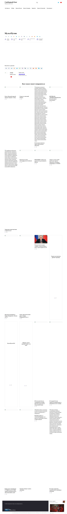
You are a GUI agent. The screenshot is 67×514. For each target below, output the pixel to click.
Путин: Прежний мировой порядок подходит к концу (10, 97)
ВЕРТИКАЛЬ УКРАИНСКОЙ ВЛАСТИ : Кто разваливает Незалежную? (55, 98)
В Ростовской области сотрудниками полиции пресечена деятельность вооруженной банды (40, 403)
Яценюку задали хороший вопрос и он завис (26, 344)
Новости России (19, 8)
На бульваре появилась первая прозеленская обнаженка (40, 144)
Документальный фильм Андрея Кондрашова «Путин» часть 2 (11, 316)
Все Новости (7, 8)
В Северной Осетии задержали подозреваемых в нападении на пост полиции (55, 402)
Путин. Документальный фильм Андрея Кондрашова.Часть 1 (25, 316)
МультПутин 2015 (11, 343)
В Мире (12, 8)
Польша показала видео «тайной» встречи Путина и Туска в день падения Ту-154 (41, 246)
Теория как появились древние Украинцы (56, 257)
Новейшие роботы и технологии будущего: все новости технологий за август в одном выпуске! (41, 417)
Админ (11, 72)
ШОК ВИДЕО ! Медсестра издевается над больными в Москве (40, 161)
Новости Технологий (41, 8)
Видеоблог (34, 8)
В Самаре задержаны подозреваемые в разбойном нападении (55, 490)
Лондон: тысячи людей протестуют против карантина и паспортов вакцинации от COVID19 (54, 161)
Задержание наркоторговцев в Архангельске (11, 230)
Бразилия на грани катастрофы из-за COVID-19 (26, 160)
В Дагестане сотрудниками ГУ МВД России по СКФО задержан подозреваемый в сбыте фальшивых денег (10, 490)
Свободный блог (11, 2)
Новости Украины (26, 8)
